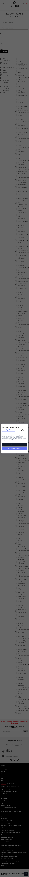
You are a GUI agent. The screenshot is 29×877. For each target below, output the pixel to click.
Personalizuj (14, 445)
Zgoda (8, 430)
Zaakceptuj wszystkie (14, 448)
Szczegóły (21, 430)
